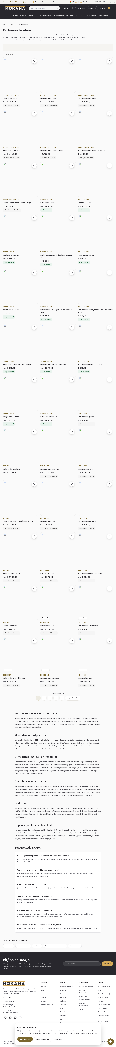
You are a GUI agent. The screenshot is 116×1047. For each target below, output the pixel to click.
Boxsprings (103, 15)
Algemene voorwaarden (83, 1004)
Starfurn (63, 990)
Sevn (61, 994)
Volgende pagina (72, 698)
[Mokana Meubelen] (15, 8)
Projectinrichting (104, 994)
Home (5, 24)
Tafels (30, 15)
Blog (99, 990)
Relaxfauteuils (75, 946)
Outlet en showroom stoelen (55, 946)
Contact (82, 1009)
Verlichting (47, 15)
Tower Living (64, 1012)
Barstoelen (8, 946)
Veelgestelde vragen (86, 987)
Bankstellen (13, 15)
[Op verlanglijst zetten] (34, 61)
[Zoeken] (58, 8)
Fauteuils (37, 946)
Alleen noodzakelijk (42, 1039)
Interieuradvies (103, 997)
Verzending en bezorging (83, 991)
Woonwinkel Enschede (105, 1012)
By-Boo (62, 1008)
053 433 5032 (7, 998)
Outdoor (73, 15)
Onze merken (102, 1008)
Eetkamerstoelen (23, 946)
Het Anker (63, 997)
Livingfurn (63, 1016)
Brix (61, 1019)
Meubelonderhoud (104, 1005)
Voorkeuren (58, 1039)
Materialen (101, 1001)
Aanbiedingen (90, 15)
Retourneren (83, 996)
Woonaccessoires (61, 15)
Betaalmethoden (84, 1000)
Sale (81, 15)
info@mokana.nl (8, 1002)
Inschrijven (107, 964)
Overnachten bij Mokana (103, 1017)
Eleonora (63, 1005)
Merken (43, 987)
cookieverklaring (77, 1033)
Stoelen (23, 15)
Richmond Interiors (66, 987)
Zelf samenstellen (104, 987)
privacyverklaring (91, 1033)
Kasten (38, 15)
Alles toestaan (25, 1039)
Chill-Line (63, 1001)
